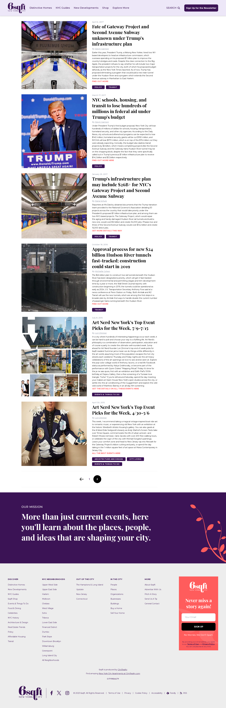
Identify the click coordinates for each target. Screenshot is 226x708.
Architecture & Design (18, 622)
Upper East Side (49, 589)
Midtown (46, 599)
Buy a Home (116, 608)
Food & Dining (14, 608)
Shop (105, 7)
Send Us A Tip (151, 599)
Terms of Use (193, 644)
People (114, 585)
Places (114, 589)
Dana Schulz (101, 201)
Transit (113, 87)
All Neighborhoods (50, 660)
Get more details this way (107, 230)
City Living (135, 459)
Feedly (173, 693)
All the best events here (106, 453)
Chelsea (45, 603)
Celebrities (12, 613)
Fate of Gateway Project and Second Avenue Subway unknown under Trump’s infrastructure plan (120, 35)
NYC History (13, 618)
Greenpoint (47, 651)
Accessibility (156, 693)
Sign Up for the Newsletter (201, 8)
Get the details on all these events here (115, 388)
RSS (185, 693)
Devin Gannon (102, 49)
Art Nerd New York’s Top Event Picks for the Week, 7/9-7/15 (123, 325)
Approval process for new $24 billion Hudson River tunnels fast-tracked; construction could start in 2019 (122, 257)
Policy (98, 87)
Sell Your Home (118, 613)
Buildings (115, 603)
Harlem (45, 594)
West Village (47, 608)
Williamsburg (48, 646)
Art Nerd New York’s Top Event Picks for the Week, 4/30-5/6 (123, 410)
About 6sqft (150, 585)
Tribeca (45, 618)
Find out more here (103, 160)
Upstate (80, 589)
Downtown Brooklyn (51, 641)
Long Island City (49, 655)
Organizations (117, 594)
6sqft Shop (13, 599)
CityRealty (122, 669)
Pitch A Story (151, 594)
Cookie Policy (141, 693)
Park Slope (47, 636)
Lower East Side (49, 622)
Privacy (127, 693)
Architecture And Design (109, 459)
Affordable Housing (17, 636)
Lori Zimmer (101, 333)
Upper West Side (50, 585)
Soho (44, 613)
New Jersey (81, 594)
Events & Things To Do (107, 394)
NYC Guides (63, 7)
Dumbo (45, 632)
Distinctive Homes (41, 7)
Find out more (100, 81)
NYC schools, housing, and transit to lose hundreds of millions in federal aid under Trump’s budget (121, 108)
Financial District (49, 627)
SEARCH (171, 7)
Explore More (121, 7)
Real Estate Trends (16, 627)
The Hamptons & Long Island (89, 585)
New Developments (86, 7)
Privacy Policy (208, 644)
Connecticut (81, 599)
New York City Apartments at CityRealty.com (119, 673)
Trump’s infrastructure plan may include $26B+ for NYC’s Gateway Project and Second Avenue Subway (121, 187)
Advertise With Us (153, 589)
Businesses (116, 599)
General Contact (152, 603)
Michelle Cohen (102, 271)
